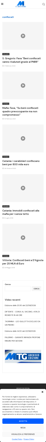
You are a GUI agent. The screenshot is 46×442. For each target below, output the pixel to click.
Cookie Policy (17, 439)
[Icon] (23, 35)
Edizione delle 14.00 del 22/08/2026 (20, 331)
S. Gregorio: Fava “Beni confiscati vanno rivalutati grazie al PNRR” (21, 60)
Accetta (23, 421)
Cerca (7, 284)
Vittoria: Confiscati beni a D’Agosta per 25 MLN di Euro (22, 262)
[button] (42, 392)
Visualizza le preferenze (23, 434)
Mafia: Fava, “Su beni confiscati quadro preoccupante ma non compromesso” (20, 111)
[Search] (43, 4)
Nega (23, 428)
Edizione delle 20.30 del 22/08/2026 (20, 305)
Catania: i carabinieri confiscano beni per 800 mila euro (21, 162)
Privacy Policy (29, 439)
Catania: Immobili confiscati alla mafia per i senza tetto (20, 212)
